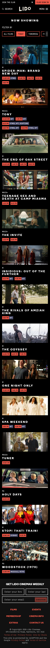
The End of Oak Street (25, 159)
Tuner (8, 458)
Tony (7, 114)
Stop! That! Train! (20, 531)
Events (36, 610)
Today (20, 34)
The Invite (12, 235)
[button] (47, 33)
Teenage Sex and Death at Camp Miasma (24, 197)
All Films (8, 34)
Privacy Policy (25, 635)
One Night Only (17, 385)
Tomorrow (33, 34)
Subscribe (41, 600)
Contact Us (36, 623)
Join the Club (8, 2)
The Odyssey (14, 349)
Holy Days (12, 494)
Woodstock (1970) (20, 567)
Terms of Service (38, 640)
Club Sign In (43, 2)
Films (13, 610)
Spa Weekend (15, 422)
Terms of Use (10, 635)
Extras (13, 623)
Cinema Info (36, 616)
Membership (13, 616)
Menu (42, 9)
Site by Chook (40, 635)
